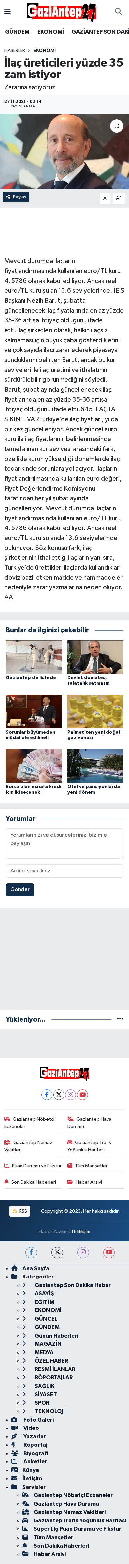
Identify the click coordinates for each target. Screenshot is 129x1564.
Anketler (34, 1461)
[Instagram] (70, 1094)
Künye (30, 1470)
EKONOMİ (50, 32)
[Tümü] (120, 1019)
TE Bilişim (80, 1231)
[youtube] (109, 1252)
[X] (58, 1094)
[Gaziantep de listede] (34, 657)
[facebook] (31, 1252)
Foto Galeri (38, 1420)
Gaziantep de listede (31, 678)
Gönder (20, 889)
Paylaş (19, 197)
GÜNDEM (17, 32)
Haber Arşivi (89, 1182)
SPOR (41, 1403)
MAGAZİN (48, 1344)
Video (30, 1428)
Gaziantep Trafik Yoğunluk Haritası (89, 1146)
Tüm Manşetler (91, 1165)
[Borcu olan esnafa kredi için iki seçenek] (34, 765)
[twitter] (57, 1252)
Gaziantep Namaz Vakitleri (28, 1146)
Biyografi (35, 1453)
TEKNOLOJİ (49, 1411)
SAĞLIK (44, 1386)
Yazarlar (34, 1436)
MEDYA (44, 1352)
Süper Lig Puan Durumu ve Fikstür (77, 1529)
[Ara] (118, 12)
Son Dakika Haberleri (33, 1182)
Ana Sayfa (35, 1268)
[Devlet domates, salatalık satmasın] (95, 657)
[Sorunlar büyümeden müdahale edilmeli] (34, 711)
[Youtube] (82, 1094)
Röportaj (34, 1445)
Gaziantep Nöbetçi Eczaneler (29, 1123)
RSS (22, 1211)
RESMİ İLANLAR (54, 1369)
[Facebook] (46, 1094)
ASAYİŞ (44, 1293)
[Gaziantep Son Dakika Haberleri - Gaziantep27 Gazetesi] (61, 11)
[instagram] (83, 1252)
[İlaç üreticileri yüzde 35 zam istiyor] (64, 151)
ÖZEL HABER (51, 1361)
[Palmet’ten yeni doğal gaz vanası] (95, 711)
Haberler (14, 50)
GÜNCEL (46, 1319)
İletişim (32, 1478)
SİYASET (45, 1394)
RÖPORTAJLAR (53, 1377)
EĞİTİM (44, 1302)
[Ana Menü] (7, 12)
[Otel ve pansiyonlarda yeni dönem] (95, 765)
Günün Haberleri (56, 1335)
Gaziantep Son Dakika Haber (72, 1285)
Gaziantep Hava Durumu (89, 1123)
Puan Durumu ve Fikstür (37, 1165)
